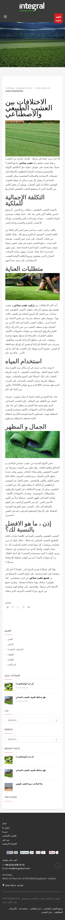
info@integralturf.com (19, 868)
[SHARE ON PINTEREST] (23, 607)
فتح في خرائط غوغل (13, 885)
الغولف (11, 654)
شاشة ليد (23, 908)
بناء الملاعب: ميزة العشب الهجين (29, 783)
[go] (56, 720)
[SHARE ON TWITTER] (7, 607)
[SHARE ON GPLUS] (18, 607)
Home (4, 49)
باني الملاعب (35, 908)
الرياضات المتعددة (15, 649)
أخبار (11, 49)
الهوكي (11, 659)
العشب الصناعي (9, 835)
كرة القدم (12, 664)
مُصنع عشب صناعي (39, 577)
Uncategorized (23, 49)
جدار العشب (46, 912)
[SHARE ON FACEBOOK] (13, 607)
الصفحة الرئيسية (9, 843)
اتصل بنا (5, 827)
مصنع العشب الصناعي (53, 908)
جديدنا (5, 831)
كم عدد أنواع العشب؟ (25, 683)
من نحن (5, 839)
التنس (10, 639)
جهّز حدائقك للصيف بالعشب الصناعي (31, 697)
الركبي (10, 644)
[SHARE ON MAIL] (28, 607)
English (58, 18)
